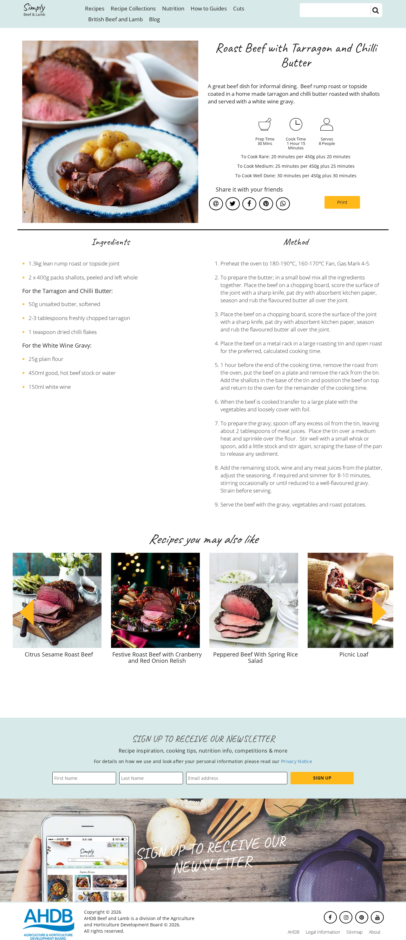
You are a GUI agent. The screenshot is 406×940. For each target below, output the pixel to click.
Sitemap (354, 932)
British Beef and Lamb (115, 19)
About (375, 932)
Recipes (94, 8)
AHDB (293, 932)
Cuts (238, 8)
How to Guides (209, 8)
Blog (154, 19)
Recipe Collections (133, 8)
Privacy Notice (296, 761)
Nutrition (173, 8)
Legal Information (323, 932)
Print (342, 202)
